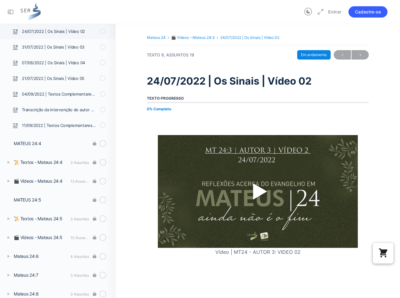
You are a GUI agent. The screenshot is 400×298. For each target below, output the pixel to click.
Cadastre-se (368, 11)
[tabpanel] (258, 187)
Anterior (342, 55)
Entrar (335, 11)
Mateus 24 (156, 37)
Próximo (360, 55)
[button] (383, 253)
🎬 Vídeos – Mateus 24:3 (193, 37)
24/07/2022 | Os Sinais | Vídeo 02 (249, 37)
